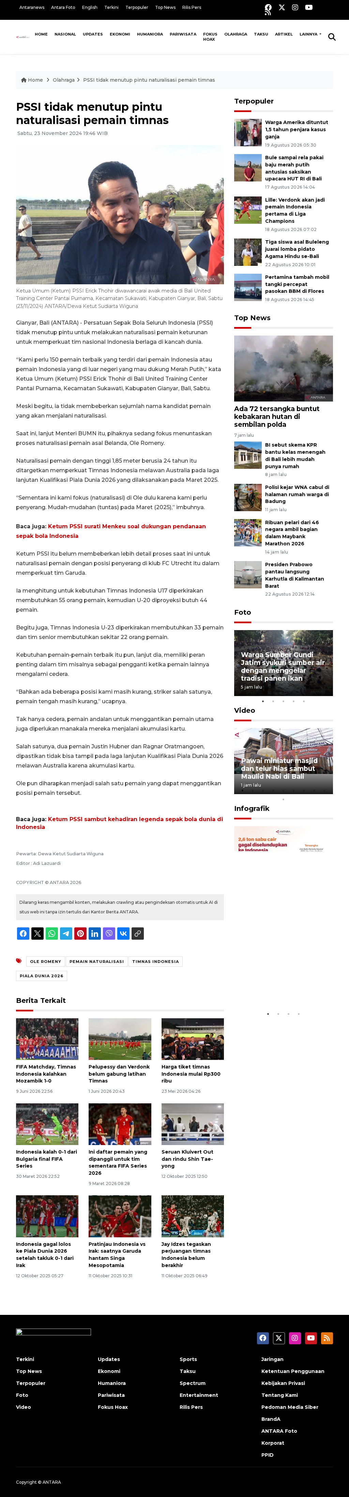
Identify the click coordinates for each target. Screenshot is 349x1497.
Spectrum (193, 1383)
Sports (188, 1359)
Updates (93, 34)
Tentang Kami (279, 1395)
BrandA (270, 1419)
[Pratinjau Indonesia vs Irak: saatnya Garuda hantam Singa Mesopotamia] (120, 1216)
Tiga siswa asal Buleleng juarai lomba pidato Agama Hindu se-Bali (297, 249)
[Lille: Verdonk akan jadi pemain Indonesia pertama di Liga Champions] (248, 209)
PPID (267, 1455)
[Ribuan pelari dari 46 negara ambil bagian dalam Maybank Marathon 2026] (248, 532)
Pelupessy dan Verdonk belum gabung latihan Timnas (119, 1074)
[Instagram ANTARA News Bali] (295, 7)
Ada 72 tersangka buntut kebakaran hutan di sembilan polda (277, 416)
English (89, 7)
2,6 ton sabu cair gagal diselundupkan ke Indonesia (279, 982)
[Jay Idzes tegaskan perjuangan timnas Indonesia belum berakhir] (193, 1216)
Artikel (284, 34)
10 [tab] (283, 799)
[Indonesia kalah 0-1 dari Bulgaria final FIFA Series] (47, 1123)
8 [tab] (314, 790)
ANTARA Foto (279, 1431)
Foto (242, 612)
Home (41, 34)
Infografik (252, 808)
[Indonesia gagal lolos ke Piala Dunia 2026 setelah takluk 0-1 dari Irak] (47, 1216)
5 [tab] (304, 701)
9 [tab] (324, 790)
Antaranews (31, 7)
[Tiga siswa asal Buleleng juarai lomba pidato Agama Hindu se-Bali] (248, 251)
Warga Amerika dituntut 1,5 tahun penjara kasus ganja (296, 129)
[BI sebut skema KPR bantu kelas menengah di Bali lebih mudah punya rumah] (248, 454)
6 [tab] (293, 790)
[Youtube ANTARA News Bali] (309, 7)
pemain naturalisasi (97, 961)
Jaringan (272, 1359)
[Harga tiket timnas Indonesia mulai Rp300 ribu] (193, 1038)
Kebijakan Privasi (283, 1383)
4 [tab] (293, 701)
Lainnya (309, 34)
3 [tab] (283, 701)
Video (244, 710)
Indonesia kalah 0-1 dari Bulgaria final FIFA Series (46, 1159)
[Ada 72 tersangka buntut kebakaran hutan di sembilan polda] (283, 368)
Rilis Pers (191, 7)
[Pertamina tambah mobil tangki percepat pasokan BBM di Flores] (248, 287)
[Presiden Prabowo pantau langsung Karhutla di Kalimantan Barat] (248, 574)
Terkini (111, 7)
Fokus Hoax (210, 37)
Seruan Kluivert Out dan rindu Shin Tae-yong (187, 1159)
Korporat (272, 1443)
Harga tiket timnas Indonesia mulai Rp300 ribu (191, 1074)
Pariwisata (183, 34)
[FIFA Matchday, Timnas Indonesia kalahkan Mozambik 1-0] (47, 1038)
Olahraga (235, 34)
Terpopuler (136, 7)
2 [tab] (273, 701)
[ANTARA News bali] (23, 37)
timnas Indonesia (155, 961)
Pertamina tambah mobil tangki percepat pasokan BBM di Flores (297, 284)
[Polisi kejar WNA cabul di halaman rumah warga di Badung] (248, 497)
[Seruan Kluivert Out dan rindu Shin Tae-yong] (193, 1123)
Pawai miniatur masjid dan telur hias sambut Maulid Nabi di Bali (279, 768)
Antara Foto (63, 7)
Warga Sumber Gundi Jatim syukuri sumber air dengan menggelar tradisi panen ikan (283, 666)
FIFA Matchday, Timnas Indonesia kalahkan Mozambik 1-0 (46, 1074)
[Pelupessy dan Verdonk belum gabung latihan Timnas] (120, 1038)
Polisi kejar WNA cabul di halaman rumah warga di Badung (297, 494)
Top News (165, 7)
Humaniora (150, 34)
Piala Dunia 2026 (41, 976)
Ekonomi (120, 34)
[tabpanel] (283, 663)
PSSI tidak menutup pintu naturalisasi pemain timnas (149, 80)
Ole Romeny (45, 961)
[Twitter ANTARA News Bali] (281, 7)
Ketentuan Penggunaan (292, 1371)
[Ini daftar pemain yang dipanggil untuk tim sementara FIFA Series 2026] (120, 1123)
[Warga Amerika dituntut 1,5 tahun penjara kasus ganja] (248, 132)
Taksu (261, 34)
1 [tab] (263, 701)
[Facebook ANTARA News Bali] (268, 7)
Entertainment (199, 1395)
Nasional (65, 34)
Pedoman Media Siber (289, 1407)
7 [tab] (304, 790)
